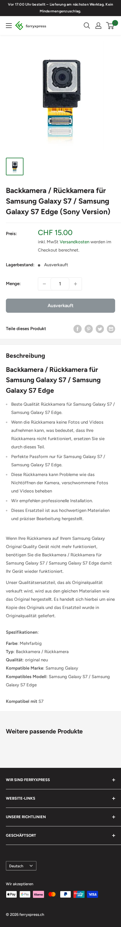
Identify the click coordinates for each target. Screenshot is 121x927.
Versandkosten (74, 241)
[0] (110, 25)
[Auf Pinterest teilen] (89, 328)
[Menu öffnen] (9, 25)
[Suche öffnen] (87, 25)
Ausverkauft (60, 305)
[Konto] (98, 25)
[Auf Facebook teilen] (77, 328)
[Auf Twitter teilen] (100, 328)
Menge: (13, 283)
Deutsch (16, 866)
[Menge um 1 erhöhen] (75, 284)
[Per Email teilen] (111, 328)
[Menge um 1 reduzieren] (44, 284)
